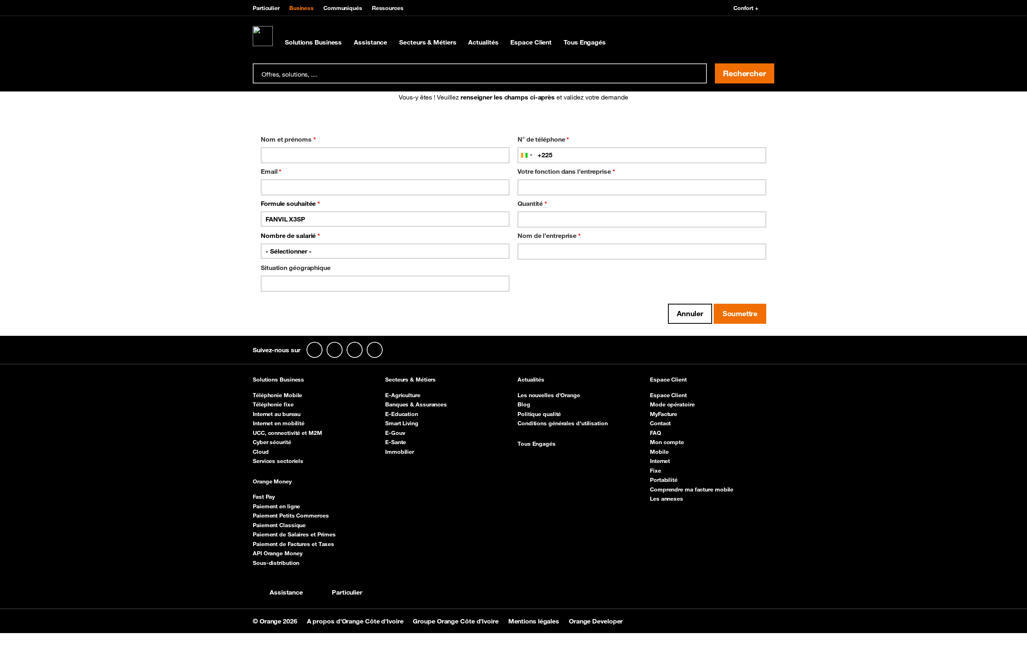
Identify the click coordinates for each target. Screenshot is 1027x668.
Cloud (261, 451)
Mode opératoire (672, 404)
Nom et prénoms (288, 139)
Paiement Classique (279, 525)
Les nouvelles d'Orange (549, 395)
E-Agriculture (402, 395)
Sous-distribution (276, 562)
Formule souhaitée (290, 203)
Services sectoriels (278, 461)
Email (271, 171)
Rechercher (744, 73)
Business (301, 8)
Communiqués (342, 8)
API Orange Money (277, 553)
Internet (660, 461)
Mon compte (667, 442)
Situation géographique (296, 268)
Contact (660, 423)
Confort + (745, 8)
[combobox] (526, 155)
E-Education (401, 414)
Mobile (659, 451)
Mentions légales (534, 621)
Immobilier (399, 451)
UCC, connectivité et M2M (287, 433)
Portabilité (664, 479)
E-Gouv (395, 433)
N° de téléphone (543, 139)
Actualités (483, 42)
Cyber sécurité (272, 442)
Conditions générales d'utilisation (563, 423)
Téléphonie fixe (273, 404)
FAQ (655, 433)
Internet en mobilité (278, 423)
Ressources (388, 8)
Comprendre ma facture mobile (691, 489)
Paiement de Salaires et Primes (294, 534)
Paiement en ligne (276, 506)
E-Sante (395, 442)
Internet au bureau (276, 414)
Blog (524, 404)
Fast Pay (264, 496)
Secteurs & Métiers (427, 42)
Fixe (655, 470)
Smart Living (401, 423)
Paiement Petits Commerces (291, 515)
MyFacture (663, 414)
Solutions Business (313, 42)
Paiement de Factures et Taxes (293, 544)
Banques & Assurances (416, 404)
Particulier (266, 8)
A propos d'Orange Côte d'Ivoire (356, 621)
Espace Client (531, 42)
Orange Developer (596, 621)
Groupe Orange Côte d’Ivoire (456, 621)
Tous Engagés (585, 42)
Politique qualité (539, 414)
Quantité (532, 203)
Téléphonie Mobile (277, 395)
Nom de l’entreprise (549, 235)
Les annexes (666, 498)
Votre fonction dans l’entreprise (566, 171)
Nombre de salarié (290, 235)
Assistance (370, 42)
